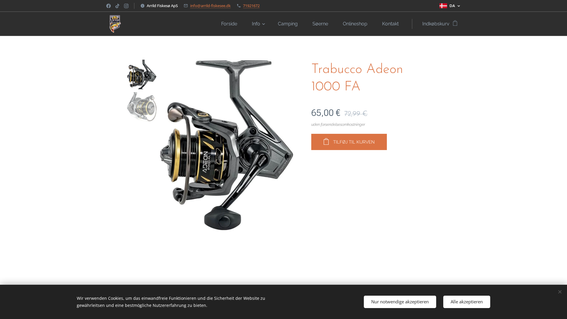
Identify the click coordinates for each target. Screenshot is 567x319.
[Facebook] (108, 6)
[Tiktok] (117, 6)
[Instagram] (126, 6)
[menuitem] (232, 24)
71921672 (251, 5)
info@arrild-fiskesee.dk (210, 5)
